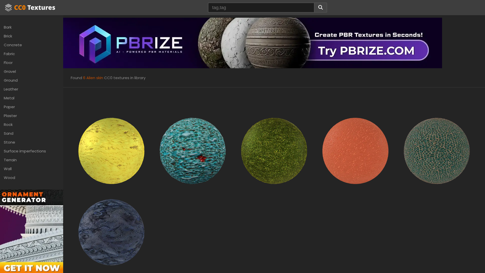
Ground (11, 80)
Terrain (10, 160)
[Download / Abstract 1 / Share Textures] (111, 150)
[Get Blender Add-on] (31, 236)
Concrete (13, 45)
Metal (9, 98)
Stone (9, 142)
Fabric (9, 53)
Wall (8, 168)
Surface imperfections (25, 151)
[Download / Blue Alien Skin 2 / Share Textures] (111, 232)
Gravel (10, 71)
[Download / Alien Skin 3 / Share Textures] (274, 150)
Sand (8, 133)
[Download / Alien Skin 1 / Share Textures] (193, 150)
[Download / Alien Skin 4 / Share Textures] (355, 150)
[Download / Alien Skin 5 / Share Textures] (437, 150)
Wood (9, 177)
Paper (9, 106)
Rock (8, 124)
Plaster (10, 115)
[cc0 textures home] (30, 7)
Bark (8, 27)
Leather (11, 89)
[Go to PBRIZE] (252, 42)
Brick (8, 36)
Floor (8, 62)
